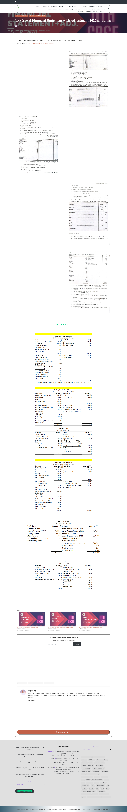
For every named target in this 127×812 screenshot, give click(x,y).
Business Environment (99, 762)
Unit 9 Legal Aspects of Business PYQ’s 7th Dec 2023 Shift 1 (29, 762)
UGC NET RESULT (106, 797)
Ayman (50, 772)
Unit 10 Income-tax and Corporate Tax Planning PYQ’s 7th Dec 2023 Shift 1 (30, 755)
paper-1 (96, 782)
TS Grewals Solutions (49, 682)
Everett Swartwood (54, 754)
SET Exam (91, 788)
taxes (107, 788)
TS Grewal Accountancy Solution (37, 15)
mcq (83, 779)
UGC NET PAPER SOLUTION (94, 797)
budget (91, 762)
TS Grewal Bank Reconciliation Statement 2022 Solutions (91, 627)
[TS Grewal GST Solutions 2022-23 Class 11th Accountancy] (63, 619)
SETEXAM (84, 788)
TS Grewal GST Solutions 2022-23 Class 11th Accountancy (60, 627)
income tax (97, 777)
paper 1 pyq (103, 782)
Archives (30, 782)
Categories (96, 747)
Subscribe (77, 644)
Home (16, 30)
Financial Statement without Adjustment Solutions (41, 43)
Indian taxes (104, 777)
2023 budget (91, 759)
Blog (20, 30)
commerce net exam (86, 771)
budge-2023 (84, 762)
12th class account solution (98, 757)
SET (108, 785)
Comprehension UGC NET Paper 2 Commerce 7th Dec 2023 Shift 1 (30, 748)
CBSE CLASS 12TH (86, 768)
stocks (102, 788)
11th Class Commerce (86, 757)
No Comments (41, 25)
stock (97, 788)
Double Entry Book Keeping (93, 774)
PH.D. (93, 785)
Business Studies (99, 765)
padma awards (89, 782)
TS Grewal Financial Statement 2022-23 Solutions (27, 627)
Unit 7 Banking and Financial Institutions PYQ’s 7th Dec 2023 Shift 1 (30, 775)
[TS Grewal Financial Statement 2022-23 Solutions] (32, 619)
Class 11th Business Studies (98, 768)
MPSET (88, 779)
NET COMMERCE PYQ (97, 779)
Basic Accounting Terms (102, 759)
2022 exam (84, 759)
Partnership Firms (85, 785)
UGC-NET (95, 794)
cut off (83, 774)
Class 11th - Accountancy (22, 15)
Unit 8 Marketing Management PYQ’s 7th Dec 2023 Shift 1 (30, 769)
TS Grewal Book (101, 791)
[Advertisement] (63, 658)
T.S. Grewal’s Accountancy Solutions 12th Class (66, 751)
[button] (31, 700)
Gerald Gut (51, 758)
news (83, 782)
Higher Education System (87, 777)
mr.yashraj (32, 690)
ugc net (83, 797)
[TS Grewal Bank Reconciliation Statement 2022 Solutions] (94, 619)
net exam (106, 779)
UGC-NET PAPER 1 (104, 794)
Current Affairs (105, 771)
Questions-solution (22, 682)
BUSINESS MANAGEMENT (87, 765)
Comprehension (96, 771)
